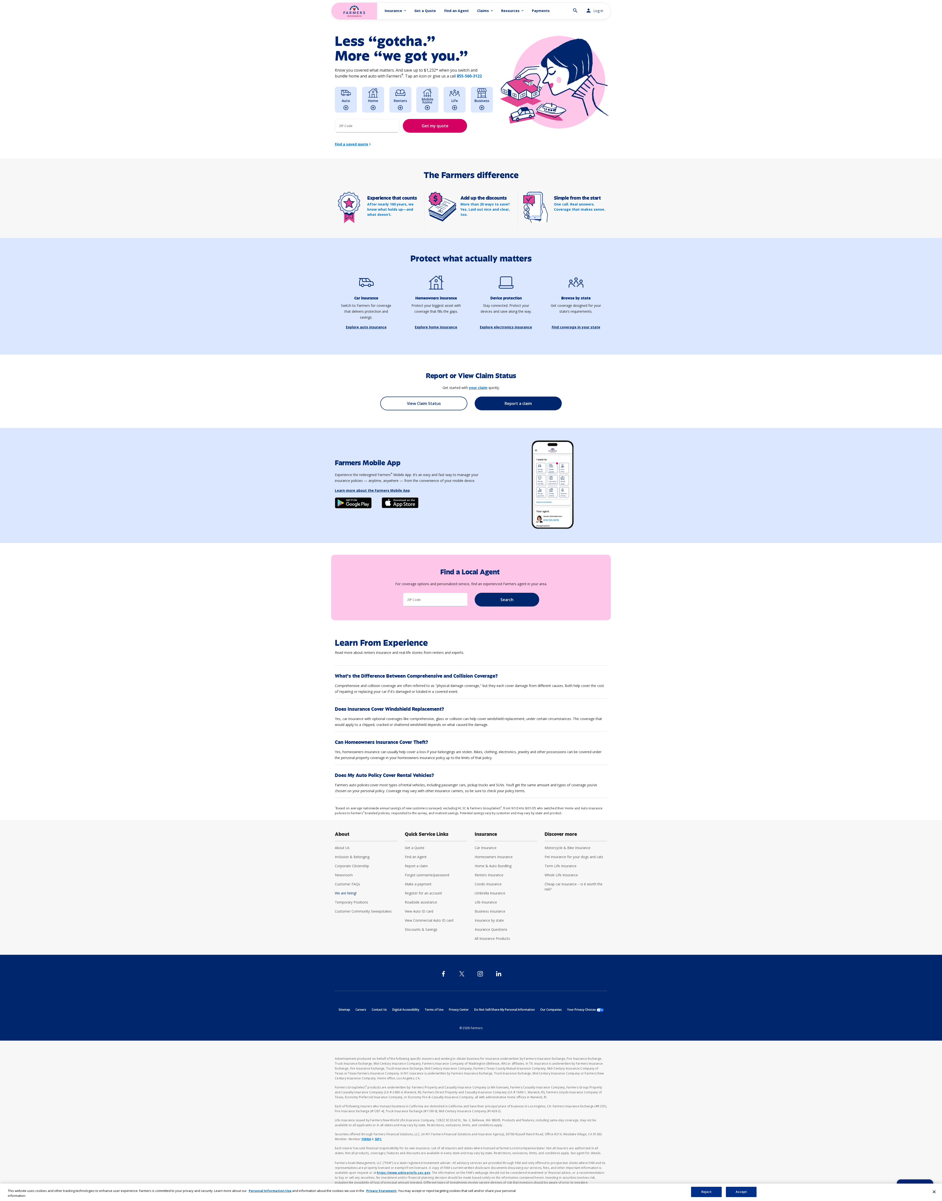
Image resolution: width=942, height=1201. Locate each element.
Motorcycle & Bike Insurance (567, 847)
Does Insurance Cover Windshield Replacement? (389, 709)
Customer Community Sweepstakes (363, 911)
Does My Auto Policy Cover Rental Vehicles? (384, 775)
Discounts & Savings (421, 929)
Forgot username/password (427, 875)
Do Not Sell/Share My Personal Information (504, 1009)
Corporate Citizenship (352, 866)
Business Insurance (490, 911)
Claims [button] (485, 10)
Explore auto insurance (366, 327)
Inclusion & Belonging (352, 856)
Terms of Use (434, 1009)
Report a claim (416, 866)
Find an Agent (456, 10)
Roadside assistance (421, 902)
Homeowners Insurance (494, 856)
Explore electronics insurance (506, 327)
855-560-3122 (469, 76)
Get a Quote (425, 10)
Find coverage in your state (576, 327)
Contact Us (379, 1009)
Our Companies (551, 1009)
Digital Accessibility (405, 1009)
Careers (360, 1009)
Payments (541, 10)
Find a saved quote (351, 144)
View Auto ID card (419, 911)
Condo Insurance (488, 884)
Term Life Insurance (560, 866)
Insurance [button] (396, 10)
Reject (706, 1191)
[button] (575, 8)
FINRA (366, 1139)
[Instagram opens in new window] (480, 973)
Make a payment (418, 884)
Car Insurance (486, 847)
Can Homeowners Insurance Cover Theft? (381, 742)
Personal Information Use (270, 1190)
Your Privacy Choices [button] (585, 1009)
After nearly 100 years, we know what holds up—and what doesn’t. (390, 209)
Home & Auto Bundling (493, 866)
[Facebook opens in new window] (443, 973)
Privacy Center (459, 1009)
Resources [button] (512, 10)
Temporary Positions (351, 902)
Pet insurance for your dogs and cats (574, 856)
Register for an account (423, 893)
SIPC (378, 1139)
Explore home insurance (436, 327)
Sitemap (344, 1009)
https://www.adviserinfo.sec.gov (403, 1173)
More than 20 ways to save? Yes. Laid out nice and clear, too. (485, 209)
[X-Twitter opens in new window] (461, 973)
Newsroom (344, 875)
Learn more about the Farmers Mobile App (372, 490)
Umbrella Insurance (490, 893)
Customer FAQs (347, 884)
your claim (478, 387)
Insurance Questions (491, 929)
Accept (741, 1191)
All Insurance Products (492, 938)
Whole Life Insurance (561, 875)
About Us (342, 847)
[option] (346, 100)
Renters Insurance (489, 875)
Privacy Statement (381, 1190)
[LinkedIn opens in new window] (498, 973)
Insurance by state (489, 920)
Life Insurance (486, 902)
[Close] (934, 1191)
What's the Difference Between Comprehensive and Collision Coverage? (416, 676)
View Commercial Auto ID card (429, 920)
